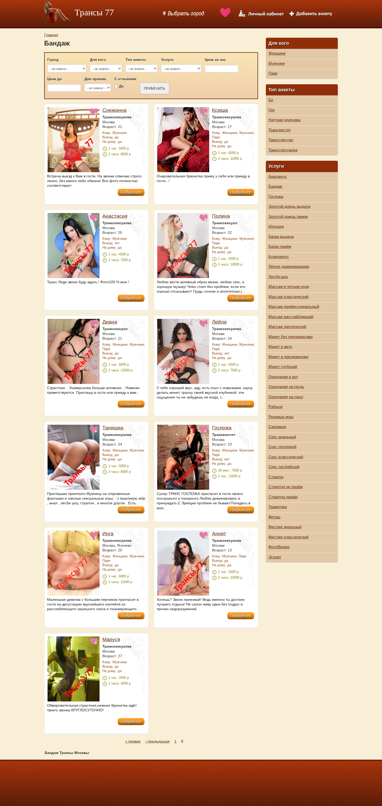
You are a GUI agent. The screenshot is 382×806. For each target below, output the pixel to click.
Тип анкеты (136, 59)
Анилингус (277, 176)
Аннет (219, 533)
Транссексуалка (282, 150)
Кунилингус (278, 256)
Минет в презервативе (288, 356)
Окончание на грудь (286, 386)
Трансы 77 (94, 12)
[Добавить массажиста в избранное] (94, 115)
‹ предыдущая (157, 741)
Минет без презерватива (290, 336)
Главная (51, 35)
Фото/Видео (278, 547)
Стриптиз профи (283, 497)
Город (52, 59)
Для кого (98, 59)
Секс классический (285, 457)
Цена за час (215, 59)
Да (121, 86)
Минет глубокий (282, 366)
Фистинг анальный (284, 527)
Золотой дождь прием (288, 216)
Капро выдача (281, 236)
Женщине (277, 53)
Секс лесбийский (283, 467)
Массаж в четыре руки (288, 286)
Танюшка (112, 427)
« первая (133, 741)
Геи (271, 110)
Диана (109, 322)
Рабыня (275, 406)
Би (270, 100)
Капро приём (279, 246)
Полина (221, 216)
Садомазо (277, 426)
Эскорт (274, 557)
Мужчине (276, 63)
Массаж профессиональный (293, 306)
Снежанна (114, 110)
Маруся (111, 639)
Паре (273, 73)
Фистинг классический (288, 537)
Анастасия (114, 216)
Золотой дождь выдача (289, 206)
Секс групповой (282, 446)
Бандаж (275, 186)
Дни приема (95, 79)
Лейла (219, 322)
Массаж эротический (287, 326)
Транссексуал (280, 140)
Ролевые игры (281, 417)
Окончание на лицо (285, 397)
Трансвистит (279, 130)
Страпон (276, 477)
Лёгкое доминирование (288, 266)
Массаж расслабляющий (290, 316)
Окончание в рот (283, 377)
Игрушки (276, 226)
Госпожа (222, 427)
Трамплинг (277, 507)
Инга (108, 533)
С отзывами (125, 79)
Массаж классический (288, 296)
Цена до (54, 79)
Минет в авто (280, 346)
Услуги (167, 59)
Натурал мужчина (284, 120)
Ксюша (220, 110)
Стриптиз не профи (285, 487)
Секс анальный (282, 437)
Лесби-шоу (278, 276)
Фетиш (274, 517)
